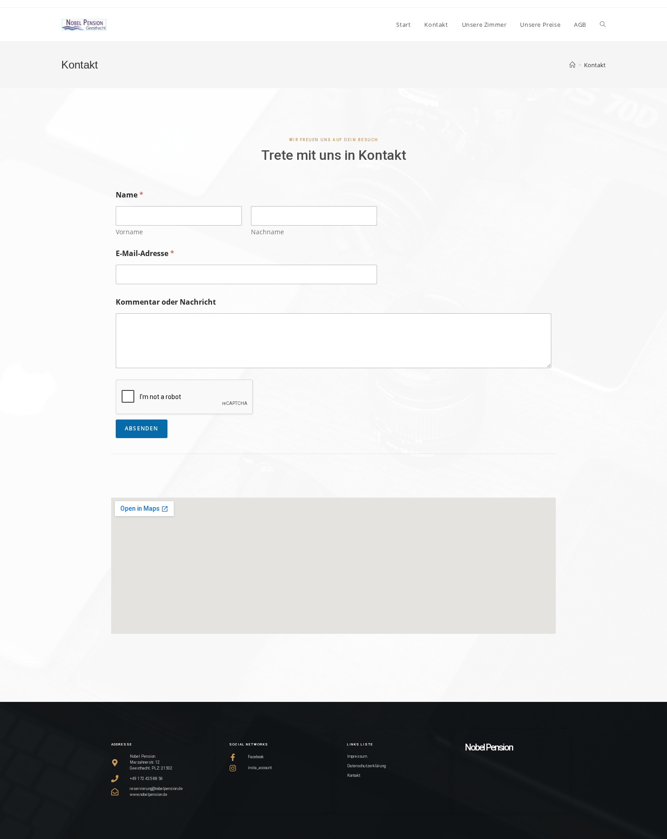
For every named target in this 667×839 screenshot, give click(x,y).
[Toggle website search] (603, 24)
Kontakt (595, 65)
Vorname (129, 232)
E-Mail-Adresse (145, 253)
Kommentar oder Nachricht (166, 302)
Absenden (141, 428)
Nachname (267, 232)
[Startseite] (572, 65)
